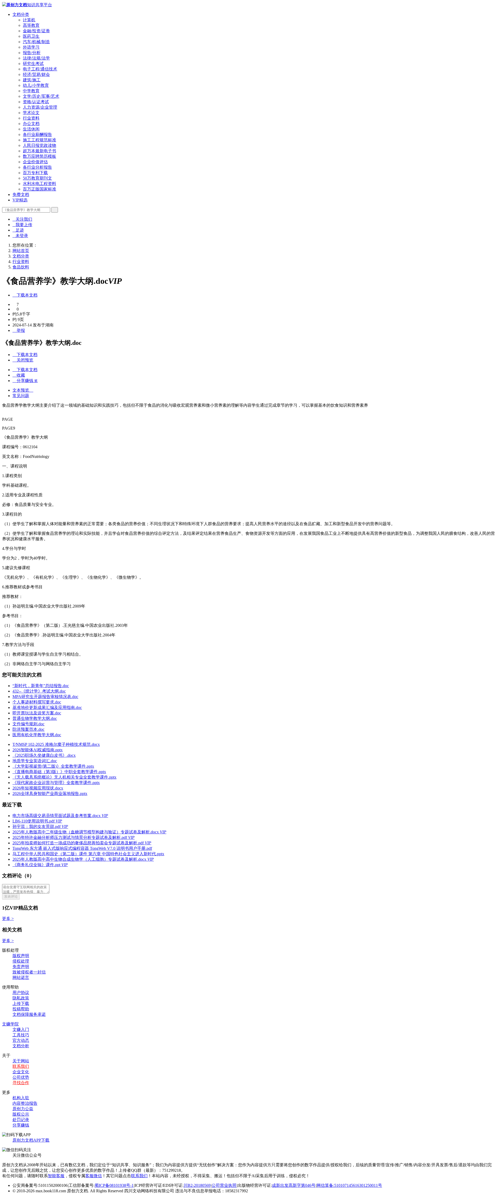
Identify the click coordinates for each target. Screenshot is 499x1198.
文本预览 (22, 390)
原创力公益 (22, 1109)
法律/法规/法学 (36, 58)
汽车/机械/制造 (36, 42)
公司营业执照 (224, 1185)
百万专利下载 (35, 172)
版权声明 (20, 955)
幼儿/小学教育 (36, 85)
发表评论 (11, 896)
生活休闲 (31, 129)
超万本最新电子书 (39, 151)
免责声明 (20, 966)
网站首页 (20, 250)
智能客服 (56, 1176)
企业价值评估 (35, 162)
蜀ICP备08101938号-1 (114, 1185)
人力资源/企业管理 (40, 107)
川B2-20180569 (197, 1185)
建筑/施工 (32, 80)
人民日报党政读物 (39, 145)
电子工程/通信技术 (40, 69)
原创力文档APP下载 (30, 1140)
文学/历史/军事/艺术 (41, 96)
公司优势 (20, 1077)
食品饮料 (20, 267)
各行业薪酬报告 (37, 134)
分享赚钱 (20, 1125)
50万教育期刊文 (37, 178)
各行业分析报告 (37, 167)
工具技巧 (20, 1035)
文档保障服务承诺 (29, 1014)
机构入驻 (20, 1098)
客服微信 (93, 1176)
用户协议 (20, 992)
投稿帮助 (20, 1009)
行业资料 (31, 118)
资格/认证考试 (36, 102)
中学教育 (31, 91)
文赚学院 (10, 1024)
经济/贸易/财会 (36, 74)
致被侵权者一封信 (29, 972)
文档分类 (20, 14)
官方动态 (20, 1040)
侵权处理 (20, 961)
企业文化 (20, 1072)
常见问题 (20, 395)
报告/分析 (32, 52)
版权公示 (20, 1114)
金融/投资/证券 (36, 31)
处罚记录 (20, 1119)
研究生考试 (33, 63)
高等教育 (31, 25)
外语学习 (31, 47)
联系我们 (20, 1066)
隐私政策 (20, 998)
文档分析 (20, 1046)
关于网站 (20, 1061)
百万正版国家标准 (39, 189)
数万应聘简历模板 (39, 156)
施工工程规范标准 (39, 140)
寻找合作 (20, 1083)
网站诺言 (20, 977)
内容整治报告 (24, 1103)
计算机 (29, 20)
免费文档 (20, 194)
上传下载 (20, 1003)
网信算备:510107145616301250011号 (349, 1185)
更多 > (8, 918)
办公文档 (31, 123)
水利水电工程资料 (39, 183)
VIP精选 (20, 200)
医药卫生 (31, 36)
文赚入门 (20, 1029)
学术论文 (31, 112)
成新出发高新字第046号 (294, 1185)
